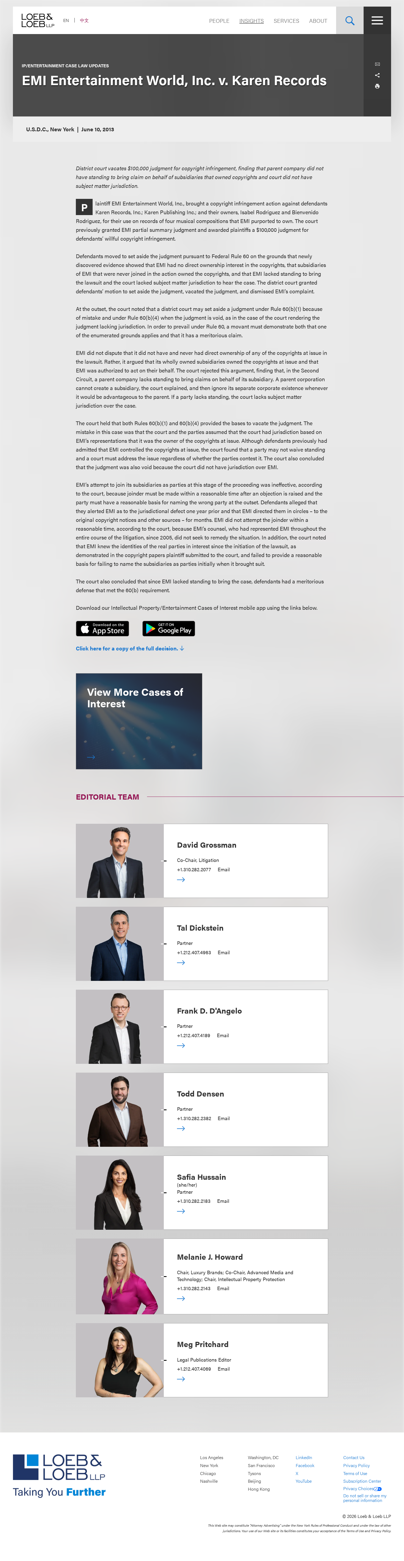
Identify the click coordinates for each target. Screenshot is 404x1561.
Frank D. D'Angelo (209, 1010)
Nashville (209, 1481)
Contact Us (353, 1457)
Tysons (254, 1473)
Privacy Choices (358, 1488)
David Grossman (207, 844)
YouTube (304, 1481)
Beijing (254, 1481)
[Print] (377, 86)
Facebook (305, 1465)
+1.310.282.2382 (194, 1118)
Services (286, 20)
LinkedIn (304, 1457)
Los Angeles (211, 1457)
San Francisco (261, 1465)
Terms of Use (355, 1473)
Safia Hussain (201, 1176)
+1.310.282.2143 (194, 1288)
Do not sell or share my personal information (364, 1498)
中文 (84, 20)
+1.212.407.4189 (193, 1035)
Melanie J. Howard (210, 1256)
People (219, 20)
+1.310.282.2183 (194, 1200)
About (318, 20)
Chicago (208, 1473)
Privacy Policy (356, 1465)
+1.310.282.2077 (194, 869)
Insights (251, 20)
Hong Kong (259, 1489)
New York (209, 1465)
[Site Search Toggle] (350, 20)
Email (224, 869)
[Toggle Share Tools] (377, 75)
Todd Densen (200, 1093)
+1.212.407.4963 (194, 952)
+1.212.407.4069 (194, 1368)
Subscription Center (362, 1481)
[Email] (377, 64)
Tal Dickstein (200, 927)
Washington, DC (263, 1457)
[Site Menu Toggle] (377, 20)
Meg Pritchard (203, 1343)
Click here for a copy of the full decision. (127, 648)
